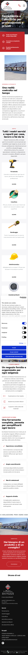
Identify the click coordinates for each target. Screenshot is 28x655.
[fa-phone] (20, 6)
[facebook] (3, 643)
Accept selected (14, 352)
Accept (14, 347)
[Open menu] (24, 6)
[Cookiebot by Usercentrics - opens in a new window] (20, 298)
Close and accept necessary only (14, 356)
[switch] (24, 328)
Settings (21, 343)
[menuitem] (14, 611)
